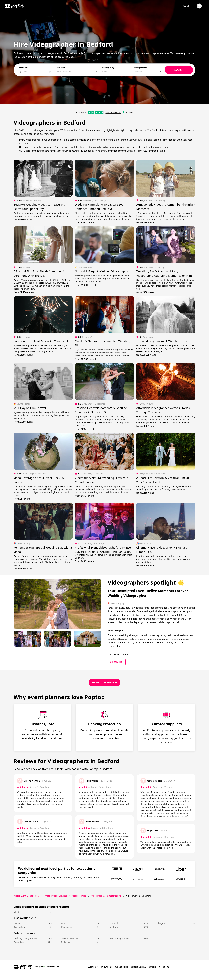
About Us (93, 966)
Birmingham (19, 927)
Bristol (64, 923)
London (17, 923)
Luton (16, 911)
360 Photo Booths (69, 938)
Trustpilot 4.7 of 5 (47, 966)
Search (186, 6)
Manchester (67, 927)
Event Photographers (119, 938)
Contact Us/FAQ (138, 966)
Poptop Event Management (26, 896)
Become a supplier (119, 966)
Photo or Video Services (56, 896)
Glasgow (161, 923)
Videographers (79, 896)
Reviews (104, 966)
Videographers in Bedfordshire (106, 896)
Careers (152, 966)
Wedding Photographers (25, 938)
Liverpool (113, 923)
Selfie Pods (66, 942)
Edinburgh (114, 927)
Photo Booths (20, 942)
